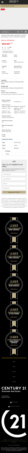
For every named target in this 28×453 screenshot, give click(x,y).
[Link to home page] (14, 2)
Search (14, 376)
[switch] (18, 32)
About (14, 366)
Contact (14, 371)
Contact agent (5, 31)
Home (14, 361)
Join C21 (14, 381)
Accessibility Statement (9, 441)
